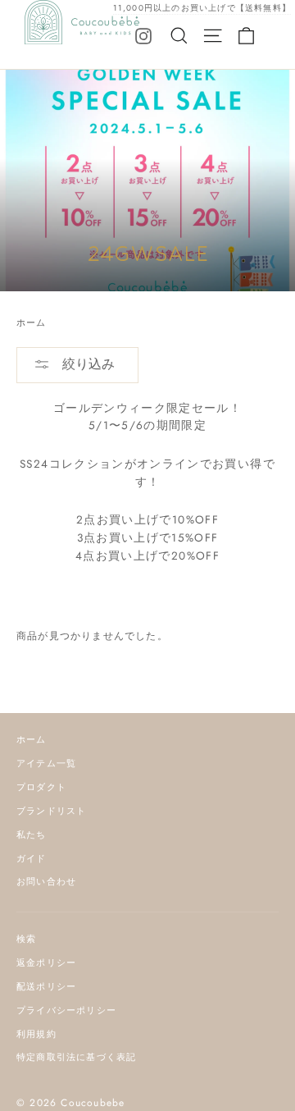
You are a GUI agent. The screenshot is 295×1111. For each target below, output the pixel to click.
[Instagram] (143, 35)
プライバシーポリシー (66, 1010)
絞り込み (86, 363)
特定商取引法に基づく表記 (76, 1056)
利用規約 (36, 1033)
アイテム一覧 (46, 763)
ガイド (31, 858)
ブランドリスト (51, 810)
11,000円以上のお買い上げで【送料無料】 (202, 8)
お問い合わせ (46, 881)
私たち (31, 834)
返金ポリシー (46, 962)
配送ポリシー (46, 986)
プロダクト (41, 786)
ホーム (31, 322)
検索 (26, 938)
